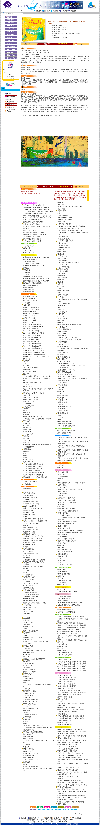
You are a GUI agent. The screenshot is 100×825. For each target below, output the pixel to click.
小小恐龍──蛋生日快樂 (64, 217)
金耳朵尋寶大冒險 (62, 644)
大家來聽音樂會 (62, 571)
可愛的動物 (26, 270)
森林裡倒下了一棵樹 (63, 528)
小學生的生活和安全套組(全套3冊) (33, 205)
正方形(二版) (27, 721)
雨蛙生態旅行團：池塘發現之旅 (32, 508)
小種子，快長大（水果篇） (31, 399)
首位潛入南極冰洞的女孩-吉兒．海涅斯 (69, 780)
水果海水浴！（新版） (30, 545)
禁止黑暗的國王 (62, 243)
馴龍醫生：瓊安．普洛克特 (65, 800)
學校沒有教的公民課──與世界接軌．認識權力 (71, 483)
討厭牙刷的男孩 (28, 678)
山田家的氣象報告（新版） (31, 501)
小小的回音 (60, 314)
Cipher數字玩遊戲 (28, 289)
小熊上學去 (26, 710)
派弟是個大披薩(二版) (64, 580)
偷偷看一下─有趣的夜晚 (30, 311)
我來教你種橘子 (28, 369)
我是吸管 (60, 282)
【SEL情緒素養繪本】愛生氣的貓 (33, 464)
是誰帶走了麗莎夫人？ (64, 720)
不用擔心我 (60, 387)
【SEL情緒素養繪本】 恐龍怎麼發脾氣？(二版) (37, 727)
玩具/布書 (65, 11)
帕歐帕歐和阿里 (62, 646)
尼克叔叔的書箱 (62, 519)
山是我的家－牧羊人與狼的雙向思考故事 (69, 489)
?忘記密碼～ (11, 76)
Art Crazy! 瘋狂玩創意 (64, 675)
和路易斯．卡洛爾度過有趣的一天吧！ (69, 768)
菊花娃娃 (26, 525)
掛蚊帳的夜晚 (61, 543)
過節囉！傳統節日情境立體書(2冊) (33, 475)
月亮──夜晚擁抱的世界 (64, 247)
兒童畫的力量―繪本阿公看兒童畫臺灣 (69, 694)
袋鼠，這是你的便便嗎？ (30, 301)
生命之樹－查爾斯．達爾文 (65, 734)
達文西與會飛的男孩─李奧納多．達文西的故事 (71, 692)
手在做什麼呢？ (28, 460)
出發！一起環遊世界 (63, 598)
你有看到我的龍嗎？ (29, 598)
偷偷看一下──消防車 (29, 320)
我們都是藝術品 (62, 714)
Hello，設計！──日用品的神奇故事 (68, 502)
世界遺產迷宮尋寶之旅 (30, 702)
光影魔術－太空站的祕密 (30, 596)
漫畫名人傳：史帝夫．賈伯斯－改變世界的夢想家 (72, 736)
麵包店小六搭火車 (62, 222)
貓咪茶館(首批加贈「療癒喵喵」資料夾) (69, 325)
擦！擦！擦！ (27, 359)
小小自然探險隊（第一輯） (65, 653)
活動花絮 (11, 107)
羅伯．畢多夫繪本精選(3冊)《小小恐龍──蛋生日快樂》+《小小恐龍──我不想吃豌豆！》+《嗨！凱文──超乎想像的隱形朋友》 (38, 218)
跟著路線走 (26, 620)
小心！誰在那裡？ (28, 406)
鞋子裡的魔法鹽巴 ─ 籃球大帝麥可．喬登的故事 (72, 731)
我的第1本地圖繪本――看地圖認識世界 (35, 521)
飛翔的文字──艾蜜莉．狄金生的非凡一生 (70, 782)
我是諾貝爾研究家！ (29, 757)
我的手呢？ (26, 361)
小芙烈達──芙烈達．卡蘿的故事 (67, 711)
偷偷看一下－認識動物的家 (31, 307)
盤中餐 (59, 562)
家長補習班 (26, 657)
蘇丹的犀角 (60, 506)
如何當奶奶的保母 (28, 730)
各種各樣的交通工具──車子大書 (67, 338)
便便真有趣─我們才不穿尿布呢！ (33, 416)
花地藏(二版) (61, 560)
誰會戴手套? (27, 429)
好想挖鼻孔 (60, 404)
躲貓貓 (25, 723)
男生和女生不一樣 (28, 252)
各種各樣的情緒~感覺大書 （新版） (34, 566)
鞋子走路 (26, 365)
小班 (58, 307)
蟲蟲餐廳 (60, 389)
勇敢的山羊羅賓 (62, 491)
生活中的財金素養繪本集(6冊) (66, 460)
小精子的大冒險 (28, 495)
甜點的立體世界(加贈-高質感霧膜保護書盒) (70, 603)
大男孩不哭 (60, 249)
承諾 (24, 616)
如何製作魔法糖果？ (63, 395)
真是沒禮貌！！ (28, 384)
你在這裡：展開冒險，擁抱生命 (67, 521)
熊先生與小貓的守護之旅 (64, 423)
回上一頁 (77, 814)
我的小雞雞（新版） (29, 493)
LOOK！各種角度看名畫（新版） (67, 677)
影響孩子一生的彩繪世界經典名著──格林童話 (71, 617)
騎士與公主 (26, 573)
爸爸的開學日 (61, 273)
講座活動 (11, 102)
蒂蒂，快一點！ (62, 258)
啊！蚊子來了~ (62, 391)
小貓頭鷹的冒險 (28, 575)
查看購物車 (74, 11)
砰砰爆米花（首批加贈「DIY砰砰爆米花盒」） (37, 444)
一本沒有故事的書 (62, 236)
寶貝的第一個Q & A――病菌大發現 (34, 352)
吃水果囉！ (26, 438)
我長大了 (26, 374)
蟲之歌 (25, 517)
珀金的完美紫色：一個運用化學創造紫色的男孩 (71, 797)
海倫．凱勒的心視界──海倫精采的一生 (69, 742)
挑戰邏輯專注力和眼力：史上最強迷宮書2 (36, 281)
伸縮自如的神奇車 (62, 333)
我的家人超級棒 (62, 318)
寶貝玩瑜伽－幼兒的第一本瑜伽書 (33, 393)
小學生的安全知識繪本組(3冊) (32, 241)
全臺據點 (55, 11)
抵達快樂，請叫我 (62, 554)
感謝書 (25, 410)
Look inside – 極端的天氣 (31, 329)
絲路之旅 (60, 467)
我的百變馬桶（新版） (30, 577)
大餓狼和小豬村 (28, 695)
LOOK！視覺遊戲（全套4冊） (32, 470)
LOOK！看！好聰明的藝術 (65, 688)
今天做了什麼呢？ (62, 411)
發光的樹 (60, 496)
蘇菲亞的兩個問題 (62, 215)
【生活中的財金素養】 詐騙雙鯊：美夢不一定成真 (72, 458)
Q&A (9, 99)
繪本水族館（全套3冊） (30, 230)
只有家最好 (26, 762)
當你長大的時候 (62, 493)
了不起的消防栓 (62, 383)
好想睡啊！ (26, 425)
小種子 (25, 455)
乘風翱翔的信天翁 (62, 269)
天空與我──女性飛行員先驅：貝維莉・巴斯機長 (72, 785)
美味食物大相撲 (62, 331)
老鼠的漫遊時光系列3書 (64, 565)
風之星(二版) (61, 474)
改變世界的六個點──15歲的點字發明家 (69, 757)
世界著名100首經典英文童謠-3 (66, 612)
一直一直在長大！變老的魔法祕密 (67, 511)
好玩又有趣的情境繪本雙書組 (32, 239)
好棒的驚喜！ (27, 423)
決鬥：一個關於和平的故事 (65, 539)
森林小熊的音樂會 (62, 245)
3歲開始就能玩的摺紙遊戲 (31, 285)
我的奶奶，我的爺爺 (63, 361)
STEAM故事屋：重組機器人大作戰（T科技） (71, 230)
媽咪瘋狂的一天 (28, 626)
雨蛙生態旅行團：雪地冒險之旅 (32, 540)
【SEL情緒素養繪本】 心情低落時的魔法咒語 (71, 365)
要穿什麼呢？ (27, 412)
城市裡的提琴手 (28, 734)
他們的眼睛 (60, 504)
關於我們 (47, 11)
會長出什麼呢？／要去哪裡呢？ (67, 426)
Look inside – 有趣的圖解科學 (32, 344)
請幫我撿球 (60, 355)
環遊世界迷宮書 (28, 287)
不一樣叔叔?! (27, 644)
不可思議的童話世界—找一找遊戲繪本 (69, 340)
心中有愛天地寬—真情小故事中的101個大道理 (71, 666)
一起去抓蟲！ (27, 581)
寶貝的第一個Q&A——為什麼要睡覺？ (35, 354)
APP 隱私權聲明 (76, 818)
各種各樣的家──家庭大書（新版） (33, 519)
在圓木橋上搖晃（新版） (30, 497)
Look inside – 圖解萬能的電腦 (32, 348)
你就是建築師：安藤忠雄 (64, 724)
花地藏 (59, 558)
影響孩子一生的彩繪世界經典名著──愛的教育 (71, 627)
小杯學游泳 (60, 297)
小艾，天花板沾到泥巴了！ (31, 760)
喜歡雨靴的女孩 (28, 674)
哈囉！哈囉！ (27, 613)
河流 (58, 480)
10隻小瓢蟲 (26, 305)
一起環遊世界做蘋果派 (64, 421)
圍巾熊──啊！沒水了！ (30, 607)
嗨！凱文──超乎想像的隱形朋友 (33, 732)
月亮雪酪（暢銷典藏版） (30, 715)
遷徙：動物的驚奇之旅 (64, 549)
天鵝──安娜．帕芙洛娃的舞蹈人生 (68, 749)
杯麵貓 (59, 419)
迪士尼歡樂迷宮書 (28, 291)
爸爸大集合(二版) (28, 590)
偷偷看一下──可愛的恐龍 (31, 313)
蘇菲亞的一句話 (28, 646)
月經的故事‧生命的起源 (64, 515)
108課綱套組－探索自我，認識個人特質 (35, 213)
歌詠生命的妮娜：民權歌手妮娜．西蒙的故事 (71, 795)
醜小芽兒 (60, 322)
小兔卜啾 (26, 564)
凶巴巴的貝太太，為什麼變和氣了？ (34, 659)
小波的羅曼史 (27, 484)
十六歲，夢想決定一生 (64, 659)
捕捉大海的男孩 (62, 556)
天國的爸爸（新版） (29, 514)
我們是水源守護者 (62, 513)
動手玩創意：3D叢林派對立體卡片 (33, 283)
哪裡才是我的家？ (28, 749)
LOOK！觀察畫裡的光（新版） (66, 684)
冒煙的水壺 (26, 697)
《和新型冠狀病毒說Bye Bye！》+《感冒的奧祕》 (38, 211)
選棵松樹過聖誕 (28, 736)
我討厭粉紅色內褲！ (63, 413)
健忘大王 (60, 648)
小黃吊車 (26, 442)
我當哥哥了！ (27, 633)
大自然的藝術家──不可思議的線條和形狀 (70, 206)
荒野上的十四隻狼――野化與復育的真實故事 (71, 517)
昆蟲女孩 (60, 778)
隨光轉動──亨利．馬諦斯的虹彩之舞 (68, 707)
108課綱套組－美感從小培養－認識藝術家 (36, 209)
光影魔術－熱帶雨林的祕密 (31, 594)
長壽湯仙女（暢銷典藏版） (31, 699)
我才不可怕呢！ (62, 335)
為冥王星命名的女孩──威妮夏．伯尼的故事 (70, 789)
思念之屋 (26, 747)
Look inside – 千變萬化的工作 (32, 324)
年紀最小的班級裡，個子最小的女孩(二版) (36, 650)
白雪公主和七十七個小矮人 (31, 753)
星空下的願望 (61, 211)
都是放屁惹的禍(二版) (30, 510)
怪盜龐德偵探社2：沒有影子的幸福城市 (69, 631)
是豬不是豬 (60, 202)
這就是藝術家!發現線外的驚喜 (66, 376)
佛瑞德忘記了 (27, 717)
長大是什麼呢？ (28, 427)
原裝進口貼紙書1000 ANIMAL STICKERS (36, 257)
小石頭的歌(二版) (62, 487)
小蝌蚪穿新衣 (27, 605)
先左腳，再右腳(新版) (30, 506)
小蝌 (58, 213)
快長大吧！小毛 (62, 584)
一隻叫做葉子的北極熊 (64, 224)
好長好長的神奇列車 (29, 298)
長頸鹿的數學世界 (62, 352)
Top (84, 814)
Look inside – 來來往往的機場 (32, 335)
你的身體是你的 (62, 327)
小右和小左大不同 (62, 367)
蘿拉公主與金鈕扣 (62, 600)
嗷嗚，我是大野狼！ (63, 359)
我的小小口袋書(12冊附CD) (31, 367)
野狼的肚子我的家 (28, 693)
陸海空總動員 (27, 449)
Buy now (82, 44)
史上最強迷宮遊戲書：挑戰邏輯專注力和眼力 (37, 278)
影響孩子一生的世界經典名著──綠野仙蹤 (70, 623)
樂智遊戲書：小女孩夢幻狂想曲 (32, 276)
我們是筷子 (60, 280)
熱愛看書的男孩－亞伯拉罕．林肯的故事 (69, 729)
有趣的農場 (26, 272)
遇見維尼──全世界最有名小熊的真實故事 (35, 641)
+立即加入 (11, 78)
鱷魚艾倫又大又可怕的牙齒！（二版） (34, 603)
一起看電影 (26, 744)
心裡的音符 (26, 635)
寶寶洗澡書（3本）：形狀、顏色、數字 (35, 477)
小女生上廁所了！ (28, 401)
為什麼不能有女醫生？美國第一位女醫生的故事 (71, 740)
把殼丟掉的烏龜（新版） (30, 527)
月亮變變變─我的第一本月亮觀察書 (34, 560)
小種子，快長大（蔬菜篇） (31, 397)
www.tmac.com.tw (17, 11)
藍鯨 (24, 682)
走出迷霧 (60, 478)
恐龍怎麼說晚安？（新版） (31, 504)
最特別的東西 (61, 569)
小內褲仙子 (26, 689)
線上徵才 (11, 94)
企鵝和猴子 (60, 576)
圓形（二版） (61, 209)
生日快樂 (60, 417)
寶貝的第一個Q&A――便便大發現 (33, 350)
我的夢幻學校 (61, 316)
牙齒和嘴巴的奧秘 (28, 246)
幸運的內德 (26, 557)
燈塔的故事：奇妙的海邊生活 (66, 524)
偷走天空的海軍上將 (63, 380)
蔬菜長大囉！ (27, 440)
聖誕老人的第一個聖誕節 (64, 374)
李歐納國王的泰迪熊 (63, 267)
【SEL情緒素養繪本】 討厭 (65, 363)
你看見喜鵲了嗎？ (62, 722)
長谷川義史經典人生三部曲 (31, 224)
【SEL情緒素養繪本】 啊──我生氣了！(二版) (37, 376)
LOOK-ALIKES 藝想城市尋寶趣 (66, 686)
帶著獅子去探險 (62, 342)
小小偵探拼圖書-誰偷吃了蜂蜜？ (33, 382)
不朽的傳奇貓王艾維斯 (64, 787)
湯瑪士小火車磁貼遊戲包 (30, 259)
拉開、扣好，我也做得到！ (31, 296)
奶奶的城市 (26, 654)
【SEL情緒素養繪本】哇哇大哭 (32, 468)
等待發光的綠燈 (62, 385)
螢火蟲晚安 (26, 624)
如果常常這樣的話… (29, 588)
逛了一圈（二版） (62, 699)
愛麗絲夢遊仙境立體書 (64, 596)
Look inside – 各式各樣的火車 (32, 346)
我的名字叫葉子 (28, 611)
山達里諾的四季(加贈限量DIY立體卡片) (69, 605)
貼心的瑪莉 (26, 661)
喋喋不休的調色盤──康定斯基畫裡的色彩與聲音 (72, 709)
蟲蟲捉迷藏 (26, 618)
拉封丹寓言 (26, 555)
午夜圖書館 (26, 648)
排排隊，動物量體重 (29, 672)
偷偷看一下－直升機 (29, 316)
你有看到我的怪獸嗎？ (30, 601)
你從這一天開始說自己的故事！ (67, 500)
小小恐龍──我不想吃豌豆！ (65, 219)
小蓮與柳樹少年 (62, 312)
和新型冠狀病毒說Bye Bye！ (66, 239)
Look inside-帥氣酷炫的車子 (32, 341)
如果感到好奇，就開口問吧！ (66, 498)
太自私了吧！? (27, 386)
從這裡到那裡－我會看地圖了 (66, 370)
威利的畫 (60, 578)
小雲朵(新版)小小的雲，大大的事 (33, 536)
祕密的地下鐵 (61, 804)
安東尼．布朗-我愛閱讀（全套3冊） (34, 472)
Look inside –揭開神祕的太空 (32, 337)
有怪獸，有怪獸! (62, 589)
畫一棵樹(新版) (27, 639)
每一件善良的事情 (62, 476)
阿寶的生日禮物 (28, 622)
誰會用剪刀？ (27, 432)
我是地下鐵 (60, 547)
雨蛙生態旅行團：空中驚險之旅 (32, 538)
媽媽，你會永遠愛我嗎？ (30, 631)
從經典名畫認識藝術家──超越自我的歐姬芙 (70, 716)
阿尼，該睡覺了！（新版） (31, 529)
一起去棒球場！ (62, 275)
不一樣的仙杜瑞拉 (28, 755)
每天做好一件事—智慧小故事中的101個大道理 (71, 662)
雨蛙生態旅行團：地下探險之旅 (32, 637)
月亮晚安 (26, 363)
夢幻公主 (26, 268)
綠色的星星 (60, 286)
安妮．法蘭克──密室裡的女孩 (66, 746)
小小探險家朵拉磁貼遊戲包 (31, 263)
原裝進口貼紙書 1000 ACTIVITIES (33, 266)
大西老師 (60, 284)
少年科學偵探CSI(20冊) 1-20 (32, 237)
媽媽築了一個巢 (28, 751)
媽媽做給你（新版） (29, 542)
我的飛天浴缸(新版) (29, 579)
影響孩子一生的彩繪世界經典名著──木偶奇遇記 (72, 625)
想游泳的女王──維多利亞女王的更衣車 (69, 755)
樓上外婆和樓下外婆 (63, 574)
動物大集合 (26, 451)
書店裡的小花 (61, 310)
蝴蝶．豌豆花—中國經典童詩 (66, 430)
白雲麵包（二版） (28, 499)
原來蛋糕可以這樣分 (63, 402)
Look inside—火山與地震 (31, 331)
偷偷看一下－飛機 (28, 322)
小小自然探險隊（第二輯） (65, 655)
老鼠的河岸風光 (62, 534)
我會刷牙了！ (27, 408)
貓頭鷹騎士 (60, 320)
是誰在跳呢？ (27, 404)
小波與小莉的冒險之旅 (30, 482)
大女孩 (59, 393)
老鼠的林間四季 (62, 526)
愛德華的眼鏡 (61, 252)
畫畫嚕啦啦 (26, 547)
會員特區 (38, 11)
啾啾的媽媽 (60, 398)
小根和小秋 (26, 491)
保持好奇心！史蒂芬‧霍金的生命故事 (68, 776)
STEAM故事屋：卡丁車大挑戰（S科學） (69, 228)
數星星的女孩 (61, 485)
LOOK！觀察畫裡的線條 (64, 682)
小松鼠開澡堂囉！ (28, 447)
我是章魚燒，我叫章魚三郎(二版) (33, 725)
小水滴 (25, 457)
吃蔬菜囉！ (26, 436)
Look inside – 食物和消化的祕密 (33, 326)
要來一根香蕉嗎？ (62, 277)
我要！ (25, 453)
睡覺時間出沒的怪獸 (63, 290)
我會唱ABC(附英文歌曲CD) (65, 610)
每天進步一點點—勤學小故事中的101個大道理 (71, 664)
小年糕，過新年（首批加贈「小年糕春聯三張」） (72, 378)
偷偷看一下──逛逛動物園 (31, 309)
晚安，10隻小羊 (28, 462)
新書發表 (11, 104)
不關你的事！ (27, 303)
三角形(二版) (27, 706)
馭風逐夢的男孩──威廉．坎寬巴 (67, 744)
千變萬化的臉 (27, 250)
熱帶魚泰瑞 (26, 719)
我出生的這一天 (62, 254)
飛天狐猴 (26, 676)
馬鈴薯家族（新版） (29, 532)
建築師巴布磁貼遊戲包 (30, 261)
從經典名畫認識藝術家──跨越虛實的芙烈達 (70, 718)
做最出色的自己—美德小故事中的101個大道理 (71, 668)
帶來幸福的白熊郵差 (29, 704)
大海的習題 (60, 465)
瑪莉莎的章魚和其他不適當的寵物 (33, 562)
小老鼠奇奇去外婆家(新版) (31, 523)
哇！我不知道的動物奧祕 (30, 583)
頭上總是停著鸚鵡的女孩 (30, 708)
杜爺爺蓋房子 (61, 582)
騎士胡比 (26, 568)
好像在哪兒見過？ (62, 264)
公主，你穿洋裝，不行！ (64, 303)
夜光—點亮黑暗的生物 (64, 372)
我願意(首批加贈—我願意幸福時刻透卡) (69, 532)
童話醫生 (60, 415)
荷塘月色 (26, 629)
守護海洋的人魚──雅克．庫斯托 (67, 751)
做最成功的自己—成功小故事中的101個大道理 (71, 670)
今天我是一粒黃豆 (28, 434)
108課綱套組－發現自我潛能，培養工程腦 (36, 207)
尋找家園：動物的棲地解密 (65, 552)
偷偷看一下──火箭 (29, 318)
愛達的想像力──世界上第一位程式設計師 (70, 753)
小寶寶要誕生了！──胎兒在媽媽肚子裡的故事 (37, 419)
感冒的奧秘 (26, 248)
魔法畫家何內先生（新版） (65, 697)
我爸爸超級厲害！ (28, 549)
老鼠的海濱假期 (62, 536)
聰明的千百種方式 (62, 295)
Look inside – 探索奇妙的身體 (32, 339)
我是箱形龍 (26, 667)
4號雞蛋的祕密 (62, 408)
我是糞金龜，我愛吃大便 (30, 766)
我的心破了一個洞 (62, 472)
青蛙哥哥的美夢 (62, 400)
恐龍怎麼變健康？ (28, 663)
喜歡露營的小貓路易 (63, 346)
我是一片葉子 (27, 395)
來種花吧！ (26, 414)
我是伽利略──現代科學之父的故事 (68, 770)
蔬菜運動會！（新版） (30, 534)
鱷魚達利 (60, 288)
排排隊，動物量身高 (29, 669)
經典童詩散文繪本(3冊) (64, 433)
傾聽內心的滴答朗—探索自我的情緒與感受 (70, 530)
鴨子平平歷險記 (28, 609)
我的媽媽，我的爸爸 (63, 357)
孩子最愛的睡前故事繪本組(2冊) (33, 222)
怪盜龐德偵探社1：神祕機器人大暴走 (68, 629)
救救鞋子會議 (61, 650)
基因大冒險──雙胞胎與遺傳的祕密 (68, 262)
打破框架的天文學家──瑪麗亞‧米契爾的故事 (70, 802)
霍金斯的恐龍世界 (28, 512)
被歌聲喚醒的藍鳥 (62, 271)
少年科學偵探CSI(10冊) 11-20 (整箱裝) (35, 234)
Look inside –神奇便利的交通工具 (33, 333)
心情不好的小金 (62, 256)
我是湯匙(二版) (27, 665)
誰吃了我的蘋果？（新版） (31, 553)
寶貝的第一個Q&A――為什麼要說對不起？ (36, 357)
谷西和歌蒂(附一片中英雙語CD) (67, 591)
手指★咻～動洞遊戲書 (30, 592)
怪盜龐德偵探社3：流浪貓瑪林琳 (67, 634)
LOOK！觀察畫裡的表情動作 (66, 679)
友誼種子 (26, 570)
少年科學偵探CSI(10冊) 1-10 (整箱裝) (34, 232)
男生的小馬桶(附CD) (29, 372)
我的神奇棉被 (61, 305)
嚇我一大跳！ (27, 421)
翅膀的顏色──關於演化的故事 (66, 541)
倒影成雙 (60, 701)
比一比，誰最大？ (28, 585)
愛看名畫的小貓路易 (63, 344)
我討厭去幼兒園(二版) (30, 551)
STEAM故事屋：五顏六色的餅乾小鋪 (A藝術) (71, 226)
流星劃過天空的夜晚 (29, 691)
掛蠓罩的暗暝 (61, 545)
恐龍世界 (26, 274)
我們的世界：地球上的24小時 (66, 508)
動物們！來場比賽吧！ (64, 329)
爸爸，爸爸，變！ (28, 652)
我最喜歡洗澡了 (28, 489)
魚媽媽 (25, 764)
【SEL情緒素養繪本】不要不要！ (33, 466)
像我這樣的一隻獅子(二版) (65, 241)
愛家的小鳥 (60, 204)
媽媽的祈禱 (26, 680)
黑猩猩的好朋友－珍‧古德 (65, 738)
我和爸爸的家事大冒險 (64, 406)
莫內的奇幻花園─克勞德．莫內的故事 (68, 690)
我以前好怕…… (27, 712)
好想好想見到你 (62, 260)
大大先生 (60, 292)
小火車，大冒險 (28, 738)
